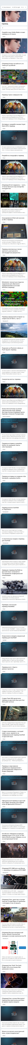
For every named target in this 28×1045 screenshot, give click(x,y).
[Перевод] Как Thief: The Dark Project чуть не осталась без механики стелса (11, 967)
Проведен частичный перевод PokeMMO (9, 605)
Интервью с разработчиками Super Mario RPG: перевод (13, 125)
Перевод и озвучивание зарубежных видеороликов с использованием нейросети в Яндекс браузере (12, 768)
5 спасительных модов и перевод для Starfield (13, 539)
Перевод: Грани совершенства (12, 95)
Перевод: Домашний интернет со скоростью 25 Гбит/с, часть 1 (13, 317)
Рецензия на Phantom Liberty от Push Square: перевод (12, 349)
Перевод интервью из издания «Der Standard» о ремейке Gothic (14, 477)
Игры (4, 36)
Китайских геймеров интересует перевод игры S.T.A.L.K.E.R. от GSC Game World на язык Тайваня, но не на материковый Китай (14, 836)
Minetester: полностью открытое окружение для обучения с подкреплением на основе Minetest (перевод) (13, 284)
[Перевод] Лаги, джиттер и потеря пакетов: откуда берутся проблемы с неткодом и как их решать (13, 901)
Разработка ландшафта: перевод (13, 155)
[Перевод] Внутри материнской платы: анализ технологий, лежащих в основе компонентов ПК (14, 934)
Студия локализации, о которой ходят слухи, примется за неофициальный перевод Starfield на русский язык (13, 733)
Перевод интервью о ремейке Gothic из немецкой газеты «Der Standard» (12, 445)
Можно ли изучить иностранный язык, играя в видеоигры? (13, 1032)
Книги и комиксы (6, 416)
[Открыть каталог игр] (25, 7)
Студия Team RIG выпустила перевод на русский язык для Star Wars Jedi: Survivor (13, 700)
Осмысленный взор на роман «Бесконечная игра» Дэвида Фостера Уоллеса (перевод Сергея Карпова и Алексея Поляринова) (13, 411)
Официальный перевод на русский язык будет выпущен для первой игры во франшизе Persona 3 (13, 802)
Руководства (5, 511)
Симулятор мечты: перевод (11, 379)
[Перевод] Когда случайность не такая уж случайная (13, 64)
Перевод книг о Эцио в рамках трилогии (9, 668)
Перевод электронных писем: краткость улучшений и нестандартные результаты (12, 250)
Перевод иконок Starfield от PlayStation (10, 508)
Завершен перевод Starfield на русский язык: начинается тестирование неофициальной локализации (12, 572)
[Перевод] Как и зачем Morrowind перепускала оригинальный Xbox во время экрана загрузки (13, 1000)
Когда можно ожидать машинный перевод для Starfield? (13, 637)
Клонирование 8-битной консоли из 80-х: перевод (13, 219)
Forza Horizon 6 (7, 7)
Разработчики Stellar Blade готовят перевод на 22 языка (13, 33)
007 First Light (17, 7)
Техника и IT (5, 321)
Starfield (4, 640)
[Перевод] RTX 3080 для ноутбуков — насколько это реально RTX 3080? (14, 869)
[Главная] (3, 27)
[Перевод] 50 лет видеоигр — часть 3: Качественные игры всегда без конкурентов (13, 186)
